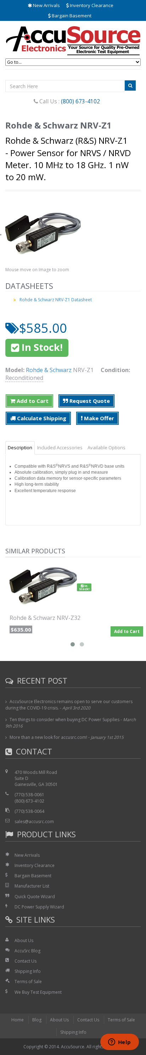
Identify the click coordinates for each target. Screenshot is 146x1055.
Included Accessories (60, 447)
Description (20, 447)
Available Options (106, 447)
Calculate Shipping (41, 418)
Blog (36, 1020)
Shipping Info (28, 971)
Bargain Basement (71, 15)
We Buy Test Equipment (38, 992)
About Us (24, 940)
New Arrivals (46, 5)
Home (17, 1020)
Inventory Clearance (91, 5)
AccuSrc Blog (27, 951)
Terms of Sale (28, 982)
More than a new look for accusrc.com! (48, 737)
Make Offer (98, 418)
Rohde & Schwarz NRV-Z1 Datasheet (55, 300)
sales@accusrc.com (34, 822)
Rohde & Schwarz (49, 370)
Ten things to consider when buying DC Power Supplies (64, 720)
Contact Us (25, 961)
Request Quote (89, 400)
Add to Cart (32, 400)
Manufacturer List (32, 886)
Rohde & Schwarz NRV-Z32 (45, 618)
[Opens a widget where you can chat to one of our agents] (119, 1042)
